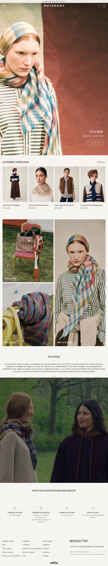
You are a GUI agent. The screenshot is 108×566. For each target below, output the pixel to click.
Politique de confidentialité (32, 548)
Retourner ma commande (11, 556)
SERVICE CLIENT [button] (8, 541)
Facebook (46, 552)
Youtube (45, 556)
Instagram (46, 545)
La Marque (26, 545)
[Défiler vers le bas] (54, 151)
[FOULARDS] (28, 314)
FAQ (4, 545)
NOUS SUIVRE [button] (47, 541)
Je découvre (95, 143)
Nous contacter (8, 552)
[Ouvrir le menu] (5, 6)
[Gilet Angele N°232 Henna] (67, 184)
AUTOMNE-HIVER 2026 (16, 162)
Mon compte (7, 548)
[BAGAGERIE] (28, 250)
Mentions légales (29, 552)
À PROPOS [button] (26, 541)
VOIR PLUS (100, 162)
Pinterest (46, 548)
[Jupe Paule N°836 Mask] (15, 184)
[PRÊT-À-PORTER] (80, 282)
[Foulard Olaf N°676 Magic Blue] (92, 184)
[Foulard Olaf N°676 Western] (41, 184)
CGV (24, 556)
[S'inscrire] (103, 551)
